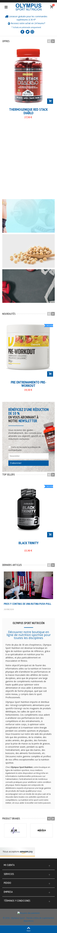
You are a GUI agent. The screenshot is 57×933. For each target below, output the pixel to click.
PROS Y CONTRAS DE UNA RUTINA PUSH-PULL (27, 603)
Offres (6, 41)
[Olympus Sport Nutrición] (28, 6)
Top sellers (8, 474)
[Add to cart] (50, 101)
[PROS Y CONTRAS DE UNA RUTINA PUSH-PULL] (28, 585)
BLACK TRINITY (28, 543)
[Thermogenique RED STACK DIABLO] (28, 76)
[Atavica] (41, 831)
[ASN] (15, 831)
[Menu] (6, 7)
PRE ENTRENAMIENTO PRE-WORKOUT (28, 384)
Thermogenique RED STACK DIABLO (28, 111)
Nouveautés (9, 313)
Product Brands (11, 818)
